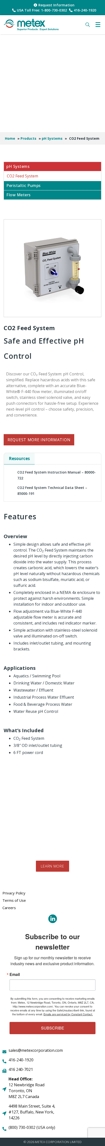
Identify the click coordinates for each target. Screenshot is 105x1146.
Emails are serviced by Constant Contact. (68, 1014)
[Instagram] (52, 918)
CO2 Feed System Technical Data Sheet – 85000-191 (52, 490)
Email (15, 974)
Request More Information (39, 439)
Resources (19, 458)
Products (28, 138)
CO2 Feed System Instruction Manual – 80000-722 (56, 475)
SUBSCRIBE (52, 1028)
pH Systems (52, 138)
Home (10, 138)
